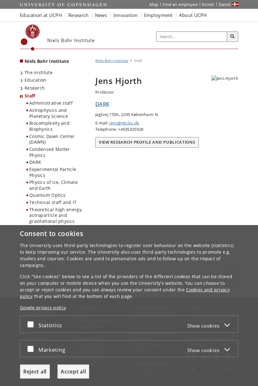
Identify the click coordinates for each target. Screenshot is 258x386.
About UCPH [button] (193, 15)
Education (36, 80)
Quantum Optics (47, 195)
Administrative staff (51, 103)
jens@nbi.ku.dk (124, 123)
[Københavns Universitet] (30, 38)
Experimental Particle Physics (52, 172)
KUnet (208, 4)
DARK (35, 162)
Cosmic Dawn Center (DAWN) (52, 139)
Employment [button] (158, 15)
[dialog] (129, 305)
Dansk (225, 4)
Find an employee (180, 4)
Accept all (73, 371)
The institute (39, 72)
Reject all (35, 371)
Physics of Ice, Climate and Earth (53, 185)
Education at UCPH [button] (41, 15)
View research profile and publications (147, 142)
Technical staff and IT (53, 202)
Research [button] (78, 15)
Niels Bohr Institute (47, 61)
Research (35, 88)
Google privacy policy (43, 308)
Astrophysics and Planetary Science (48, 113)
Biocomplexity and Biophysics (49, 126)
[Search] (232, 36)
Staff (30, 96)
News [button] (101, 15)
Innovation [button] (126, 15)
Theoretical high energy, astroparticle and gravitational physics (55, 215)
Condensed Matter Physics (49, 152)
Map (153, 4)
